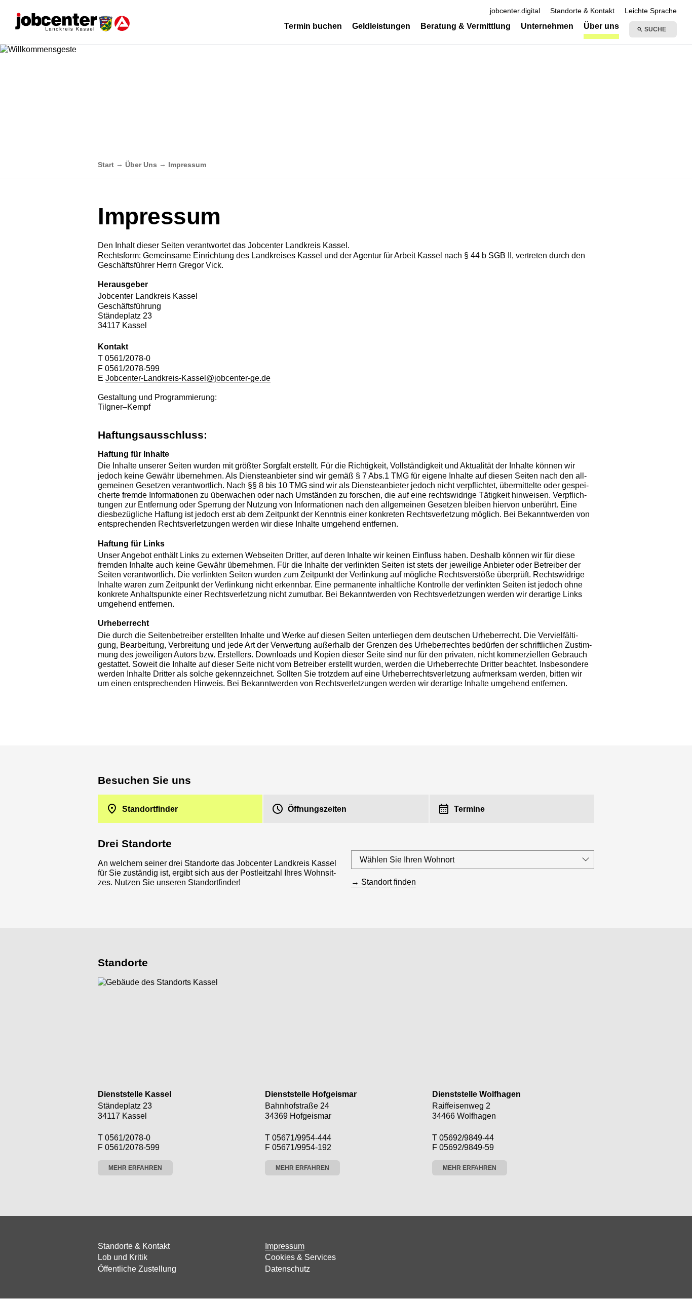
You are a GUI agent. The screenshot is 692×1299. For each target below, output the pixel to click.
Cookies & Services (300, 1257)
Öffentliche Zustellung (137, 1269)
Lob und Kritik (122, 1257)
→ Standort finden (383, 882)
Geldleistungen (381, 26)
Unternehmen (547, 26)
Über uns (601, 26)
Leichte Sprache (651, 11)
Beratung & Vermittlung (465, 26)
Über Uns (141, 165)
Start (106, 165)
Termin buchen (313, 26)
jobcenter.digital (515, 11)
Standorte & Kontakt (582, 11)
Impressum (284, 1246)
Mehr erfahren (135, 1167)
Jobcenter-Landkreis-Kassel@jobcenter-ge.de (188, 378)
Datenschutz (287, 1269)
